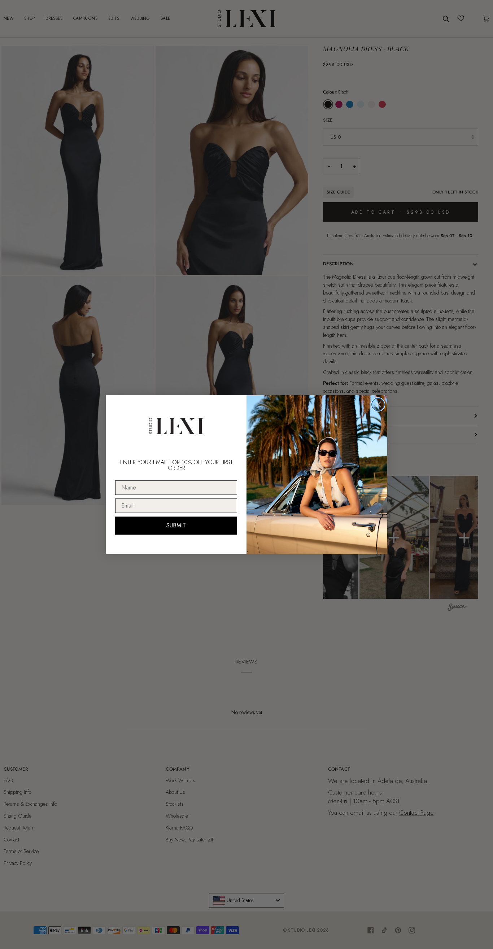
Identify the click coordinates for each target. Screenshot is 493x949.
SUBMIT (176, 525)
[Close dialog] (378, 404)
